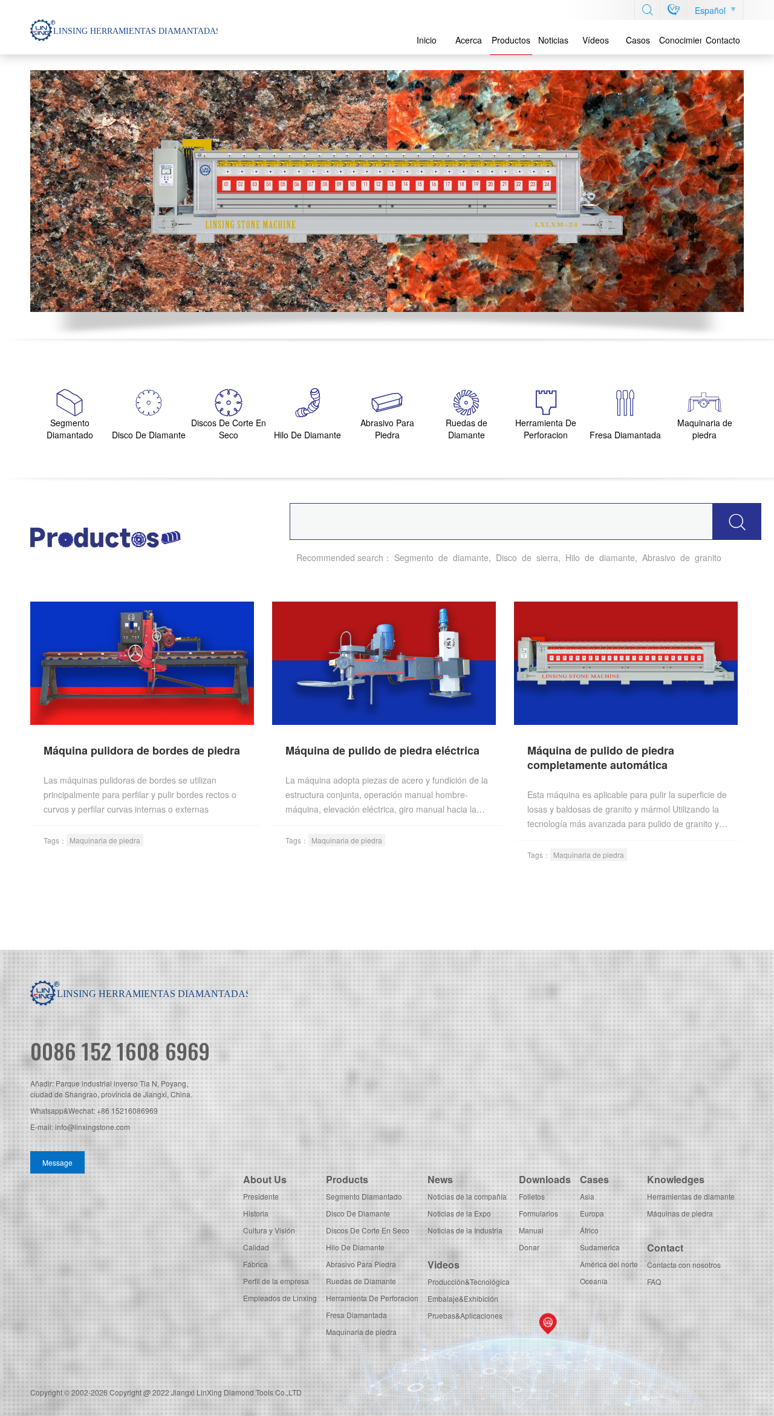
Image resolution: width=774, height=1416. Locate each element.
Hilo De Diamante (355, 1247)
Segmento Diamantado (364, 1196)
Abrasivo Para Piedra (361, 1264)
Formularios (538, 1213)
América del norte (609, 1264)
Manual (531, 1230)
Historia (255, 1213)
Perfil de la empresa (276, 1281)
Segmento (414, 557)
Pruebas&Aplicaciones (465, 1315)
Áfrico (589, 1230)
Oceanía (594, 1281)
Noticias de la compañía (467, 1196)
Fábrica (255, 1264)
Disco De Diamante (358, 1213)
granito (708, 557)
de (443, 557)
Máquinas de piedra (680, 1213)
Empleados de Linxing (280, 1298)
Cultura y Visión (269, 1230)
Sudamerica (600, 1247)
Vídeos (595, 40)
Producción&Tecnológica (469, 1281)
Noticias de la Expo (459, 1213)
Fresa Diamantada (356, 1315)
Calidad (256, 1247)
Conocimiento (680, 40)
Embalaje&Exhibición (463, 1298)
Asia (587, 1196)
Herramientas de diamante (691, 1196)
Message (57, 1162)
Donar (529, 1247)
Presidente (261, 1196)
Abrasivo (658, 557)
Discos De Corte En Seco (367, 1230)
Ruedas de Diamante (361, 1281)
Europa (592, 1213)
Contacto (723, 40)
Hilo (572, 557)
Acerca (468, 40)
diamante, (472, 557)
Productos (511, 40)
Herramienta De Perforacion (372, 1298)
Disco (506, 557)
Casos (638, 40)
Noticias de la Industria (465, 1230)
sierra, (548, 557)
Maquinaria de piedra (105, 840)
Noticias (553, 40)
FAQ (654, 1281)
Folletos (532, 1196)
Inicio (427, 40)
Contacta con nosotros (684, 1264)
